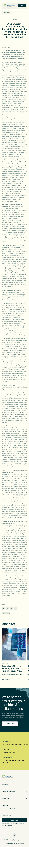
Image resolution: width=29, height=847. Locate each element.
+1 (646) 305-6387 (9, 752)
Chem (11, 449)
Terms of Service (19, 843)
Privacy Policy (9, 843)
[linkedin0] (14, 835)
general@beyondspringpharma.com (15, 744)
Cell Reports (23, 449)
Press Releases (6, 613)
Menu (21, 5)
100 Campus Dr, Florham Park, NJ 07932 (13, 761)
